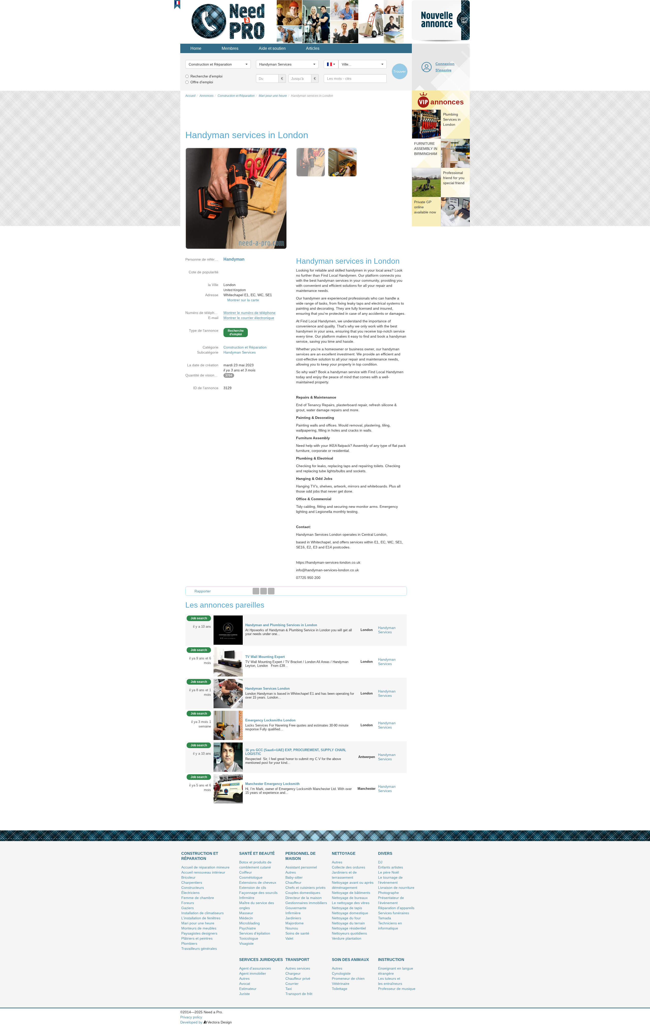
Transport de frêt (298, 994)
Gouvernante (295, 908)
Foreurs (187, 903)
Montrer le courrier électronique (248, 318)
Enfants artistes (390, 867)
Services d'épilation (254, 933)
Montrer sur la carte (243, 300)
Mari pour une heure (197, 923)
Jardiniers (293, 918)
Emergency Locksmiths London (270, 720)
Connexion (444, 64)
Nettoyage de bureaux (350, 898)
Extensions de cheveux (257, 882)
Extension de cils (252, 888)
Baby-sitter (294, 877)
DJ (380, 862)
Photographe (388, 893)
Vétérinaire (340, 984)
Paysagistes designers (199, 933)
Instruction (391, 959)
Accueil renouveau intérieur (203, 872)
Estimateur (247, 989)
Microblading (249, 923)
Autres (290, 872)
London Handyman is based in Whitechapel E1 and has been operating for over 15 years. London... (299, 695)
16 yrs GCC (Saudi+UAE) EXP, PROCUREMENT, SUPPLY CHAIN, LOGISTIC (295, 752)
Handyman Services (239, 352)
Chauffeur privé (297, 978)
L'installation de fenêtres (200, 918)
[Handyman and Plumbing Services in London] (228, 630)
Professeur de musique (396, 989)
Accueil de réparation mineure (205, 867)
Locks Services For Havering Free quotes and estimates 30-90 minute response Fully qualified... (296, 727)
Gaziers (187, 908)
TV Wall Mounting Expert (265, 657)
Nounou (291, 928)
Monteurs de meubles (198, 928)
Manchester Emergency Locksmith (272, 784)
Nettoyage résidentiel (349, 928)
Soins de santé (297, 933)
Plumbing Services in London (452, 119)
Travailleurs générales (199, 948)
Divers (385, 853)
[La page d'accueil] (228, 21)
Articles (312, 48)
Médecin (246, 918)
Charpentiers (191, 882)
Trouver (399, 71)
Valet (289, 938)
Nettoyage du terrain (348, 923)
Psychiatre (247, 928)
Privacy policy (191, 1017)
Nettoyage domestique (350, 913)
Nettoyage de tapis (347, 908)
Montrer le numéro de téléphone (249, 313)
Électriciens (190, 893)
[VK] (271, 591)
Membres (230, 48)
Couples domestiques (302, 893)
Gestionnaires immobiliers (306, 903)
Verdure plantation (346, 938)
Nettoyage (343, 853)
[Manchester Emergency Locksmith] (228, 788)
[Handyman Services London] (228, 693)
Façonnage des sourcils (258, 893)
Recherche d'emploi (206, 76)
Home (195, 48)
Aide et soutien (272, 48)
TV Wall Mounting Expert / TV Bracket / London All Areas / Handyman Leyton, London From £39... (296, 664)
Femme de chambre (197, 898)
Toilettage (339, 989)
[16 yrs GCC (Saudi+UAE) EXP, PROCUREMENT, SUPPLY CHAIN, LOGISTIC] (228, 757)
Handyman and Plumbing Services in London (281, 625)
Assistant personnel (301, 867)
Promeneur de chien (348, 978)
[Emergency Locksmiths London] (228, 725)
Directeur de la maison (303, 898)
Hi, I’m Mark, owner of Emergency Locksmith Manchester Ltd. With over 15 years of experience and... (298, 791)
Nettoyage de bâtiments (351, 893)
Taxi (288, 989)
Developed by (191, 1022)
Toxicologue (248, 938)
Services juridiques (261, 959)
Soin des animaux (350, 959)
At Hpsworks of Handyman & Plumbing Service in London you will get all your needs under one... (298, 632)
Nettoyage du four (346, 918)
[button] (177, 3)
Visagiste (246, 943)
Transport (297, 959)
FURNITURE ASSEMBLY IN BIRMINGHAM (425, 148)
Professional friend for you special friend (453, 178)
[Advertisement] (440, 306)
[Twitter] (263, 591)
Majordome (294, 923)
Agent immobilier (252, 973)
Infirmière (246, 898)
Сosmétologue (251, 877)
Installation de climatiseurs (202, 913)
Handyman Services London (267, 688)
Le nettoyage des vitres (350, 903)
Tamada (384, 918)
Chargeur (293, 973)
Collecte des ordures (348, 867)
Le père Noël (388, 872)
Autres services (297, 968)
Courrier (292, 984)
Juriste (244, 994)
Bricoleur (188, 877)
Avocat (244, 984)
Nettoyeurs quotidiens (349, 933)
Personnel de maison (300, 856)
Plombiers (189, 943)
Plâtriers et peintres (197, 938)
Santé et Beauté (257, 853)
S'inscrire (443, 70)
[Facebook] (256, 591)
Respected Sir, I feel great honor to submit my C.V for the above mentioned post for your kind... (293, 761)
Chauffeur (293, 882)
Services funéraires (393, 913)
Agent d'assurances (255, 968)
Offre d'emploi (201, 82)
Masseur (246, 913)
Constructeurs (192, 888)
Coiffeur (245, 872)
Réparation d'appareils (396, 908)
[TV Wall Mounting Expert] (228, 661)
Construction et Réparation (245, 347)
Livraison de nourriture (396, 888)
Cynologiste (341, 973)
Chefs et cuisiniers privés (305, 888)
